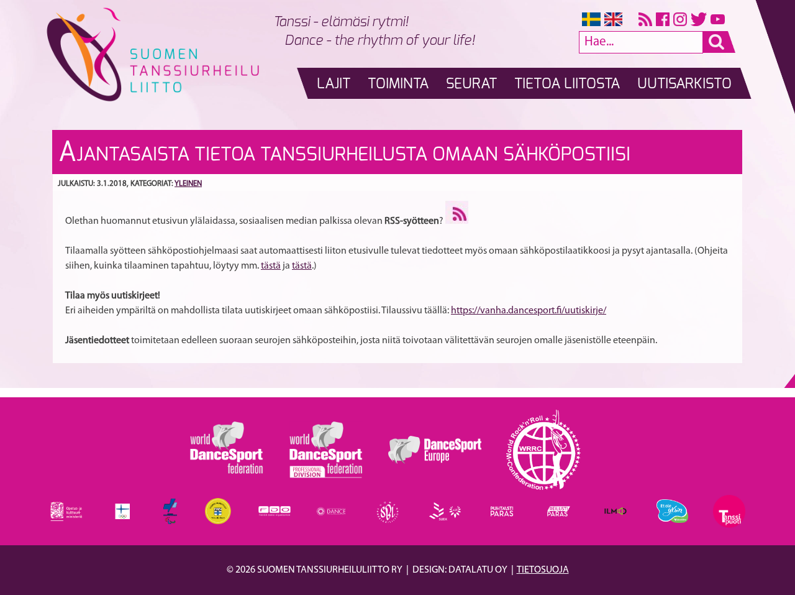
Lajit (333, 84)
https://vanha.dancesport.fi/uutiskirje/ (528, 311)
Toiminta (398, 84)
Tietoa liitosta (567, 84)
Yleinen (188, 184)
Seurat (471, 84)
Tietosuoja (543, 570)
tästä (271, 266)
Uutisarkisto (684, 84)
